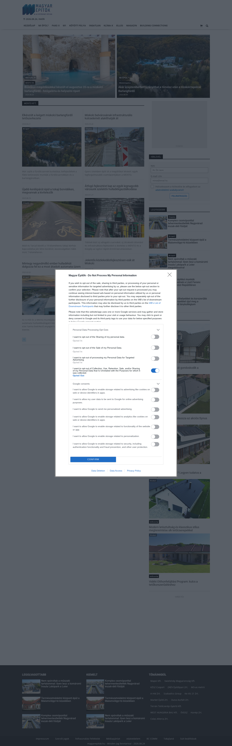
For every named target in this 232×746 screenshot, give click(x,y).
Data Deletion (98, 470)
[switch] (155, 337)
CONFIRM (93, 459)
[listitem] (116, 330)
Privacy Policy (134, 470)
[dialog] (116, 373)
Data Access (116, 470)
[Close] (171, 276)
